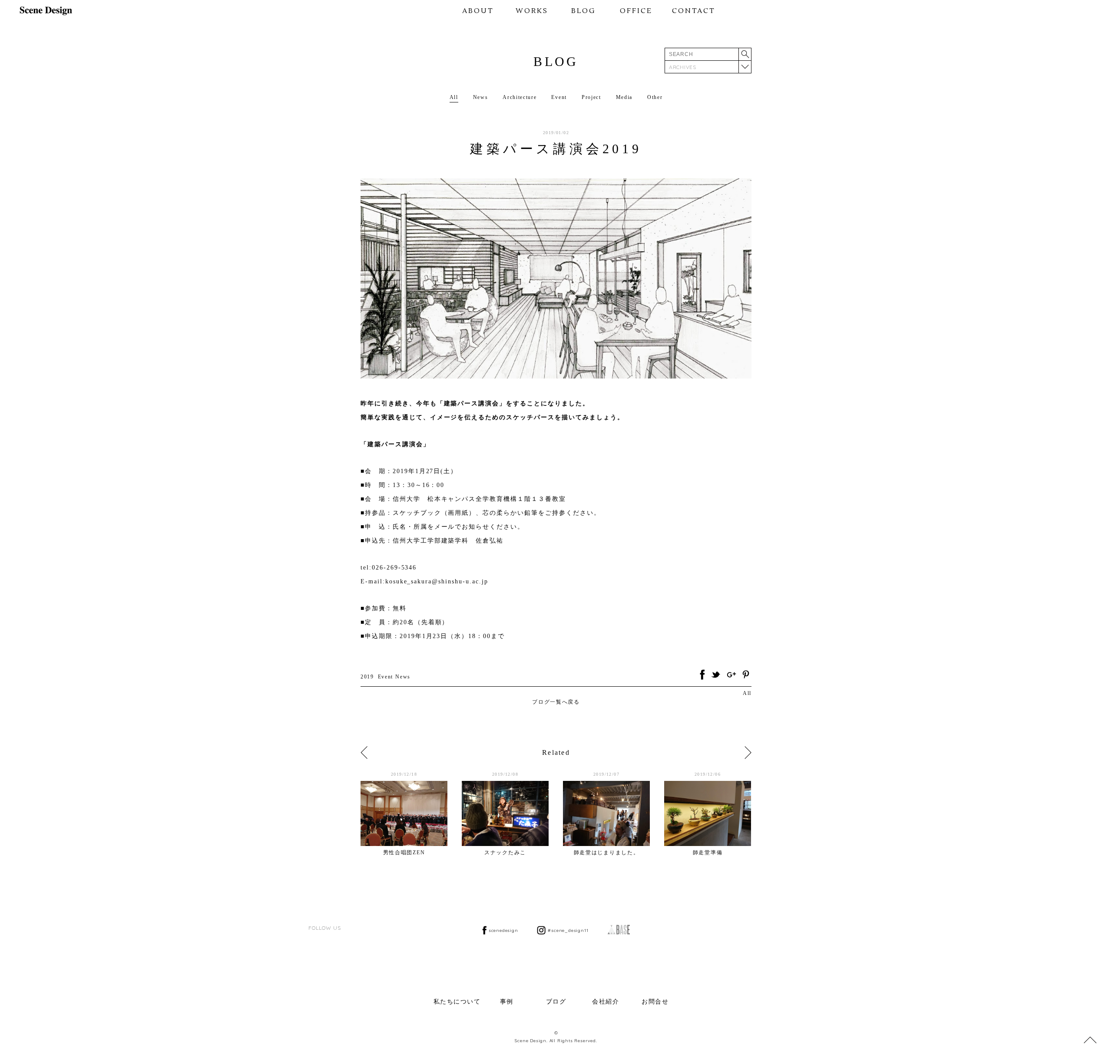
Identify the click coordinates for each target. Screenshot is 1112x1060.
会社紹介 (605, 1001)
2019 (367, 677)
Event (558, 97)
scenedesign (503, 930)
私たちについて (457, 1001)
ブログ (556, 1001)
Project (591, 97)
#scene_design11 (568, 930)
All (454, 97)
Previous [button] (364, 752)
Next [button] (748, 752)
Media (624, 97)
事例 (506, 1001)
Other (654, 97)
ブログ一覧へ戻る (555, 702)
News (480, 97)
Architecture (519, 97)
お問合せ (655, 1001)
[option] (411, 813)
